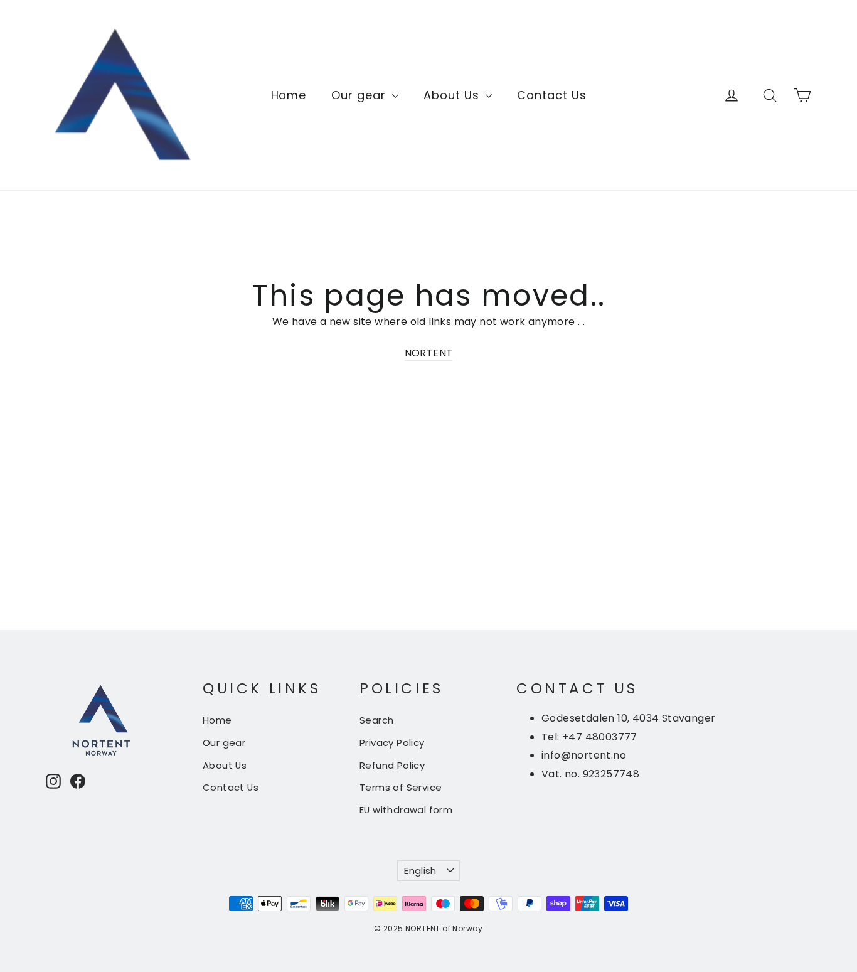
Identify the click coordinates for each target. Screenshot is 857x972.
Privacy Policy (392, 742)
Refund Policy (392, 765)
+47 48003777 (599, 737)
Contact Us (551, 95)
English (420, 870)
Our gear (360, 95)
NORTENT (429, 353)
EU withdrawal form (405, 809)
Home (289, 95)
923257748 (611, 774)
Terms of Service (400, 787)
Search (376, 720)
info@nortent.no (583, 755)
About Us (452, 95)
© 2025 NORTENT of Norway (428, 928)
